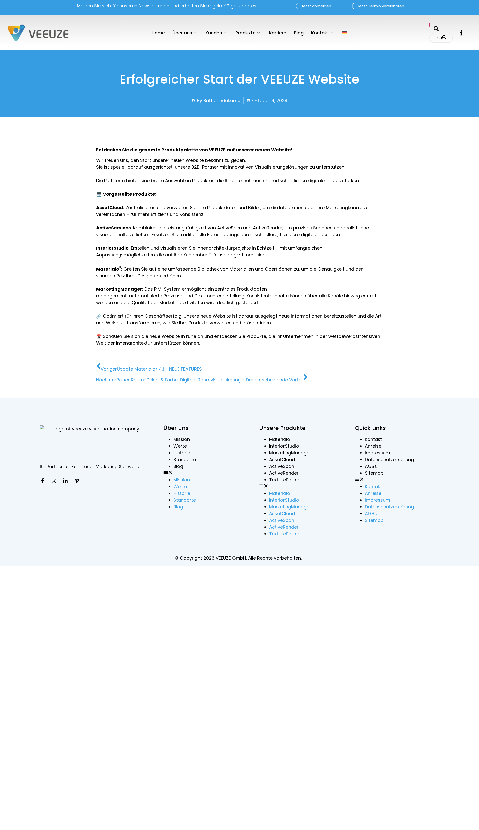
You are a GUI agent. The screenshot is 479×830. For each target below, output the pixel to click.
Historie (181, 453)
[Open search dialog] (434, 25)
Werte (180, 446)
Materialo (279, 439)
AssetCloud (282, 459)
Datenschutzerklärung (389, 459)
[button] (461, 33)
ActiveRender (284, 473)
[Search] (444, 38)
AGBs (371, 466)
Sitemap (374, 473)
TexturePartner (285, 480)
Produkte (245, 33)
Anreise (373, 446)
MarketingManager (290, 453)
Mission (181, 439)
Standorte (184, 459)
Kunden (213, 33)
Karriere (277, 33)
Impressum (377, 453)
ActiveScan (281, 466)
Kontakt (320, 33)
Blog (299, 33)
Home (158, 33)
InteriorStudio (284, 446)
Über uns (182, 33)
